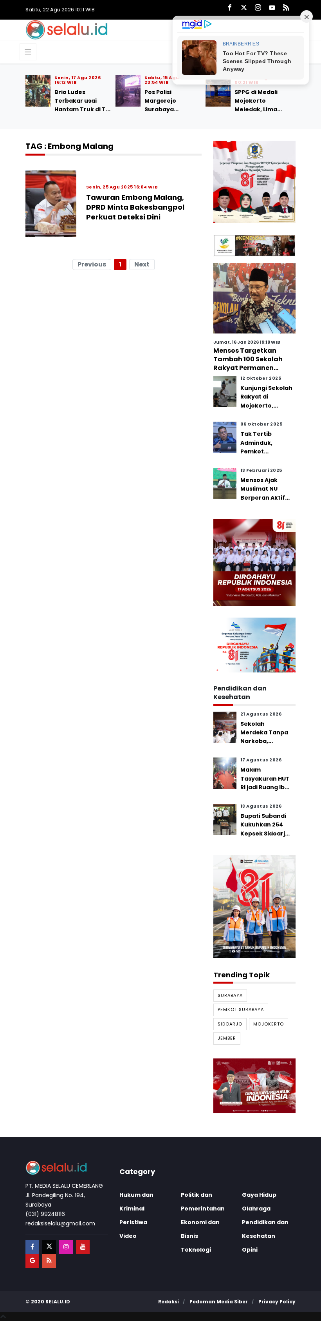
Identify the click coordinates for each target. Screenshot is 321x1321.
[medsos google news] (32, 1261)
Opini (250, 1250)
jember (227, 1038)
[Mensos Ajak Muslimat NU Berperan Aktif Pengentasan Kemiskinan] (224, 482)
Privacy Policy (277, 1301)
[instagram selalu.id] (258, 8)
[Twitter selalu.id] (244, 8)
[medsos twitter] (49, 1247)
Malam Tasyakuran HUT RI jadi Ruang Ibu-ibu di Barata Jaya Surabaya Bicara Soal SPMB (266, 791)
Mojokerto (268, 1024)
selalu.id (57, 1301)
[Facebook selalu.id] (230, 8)
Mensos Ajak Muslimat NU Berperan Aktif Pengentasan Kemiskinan (262, 497)
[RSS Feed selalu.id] (286, 8)
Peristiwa (133, 1222)
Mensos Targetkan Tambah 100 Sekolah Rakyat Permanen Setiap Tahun (248, 363)
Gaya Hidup (259, 1195)
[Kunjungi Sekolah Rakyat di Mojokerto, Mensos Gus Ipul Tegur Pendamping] (224, 390)
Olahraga (256, 1208)
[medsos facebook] (32, 1247)
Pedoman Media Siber (218, 1301)
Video (128, 1236)
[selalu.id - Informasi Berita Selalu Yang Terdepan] (66, 29)
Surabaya (230, 995)
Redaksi (168, 1301)
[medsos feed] (49, 1261)
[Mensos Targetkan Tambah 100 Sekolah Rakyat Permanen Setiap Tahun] (254, 298)
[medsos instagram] (66, 1247)
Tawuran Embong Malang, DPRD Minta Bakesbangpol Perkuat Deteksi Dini (135, 207)
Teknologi (196, 1250)
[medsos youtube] (83, 1247)
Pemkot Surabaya (241, 1009)
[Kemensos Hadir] (254, 245)
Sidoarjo (230, 1024)
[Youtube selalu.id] (272, 8)
